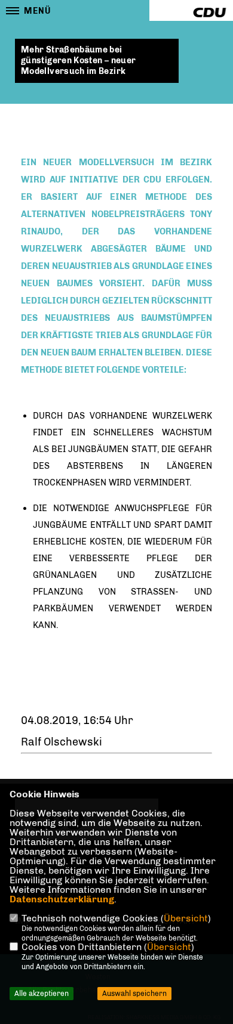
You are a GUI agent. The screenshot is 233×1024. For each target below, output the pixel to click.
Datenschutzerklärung (62, 899)
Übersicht (186, 918)
